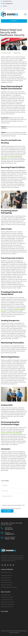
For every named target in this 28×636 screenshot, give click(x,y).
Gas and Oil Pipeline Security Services (9, 587)
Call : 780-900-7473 (7, 1)
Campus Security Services (6, 582)
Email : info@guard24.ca (8, 3)
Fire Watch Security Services (7, 597)
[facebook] (2, 565)
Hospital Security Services (6, 575)
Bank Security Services (6, 580)
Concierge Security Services (7, 599)
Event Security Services (6, 595)
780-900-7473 (9, 529)
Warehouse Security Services (7, 606)
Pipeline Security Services (6, 584)
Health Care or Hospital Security (7, 604)
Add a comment (17, 53)
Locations (5, 6)
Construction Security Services (7, 602)
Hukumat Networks (14, 632)
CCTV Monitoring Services (6, 572)
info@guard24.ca (9, 534)
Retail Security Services (6, 577)
